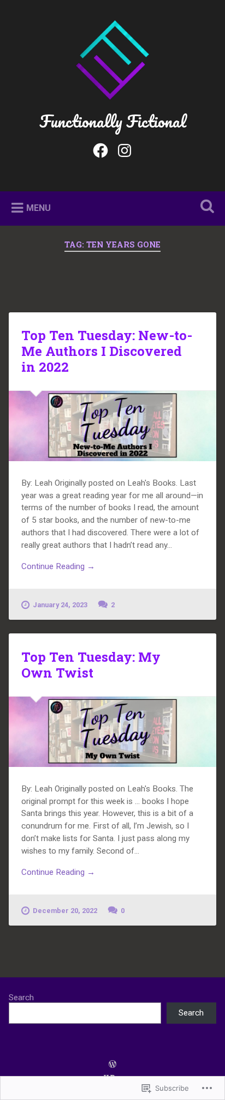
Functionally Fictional (112, 121)
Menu (38, 207)
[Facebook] (100, 148)
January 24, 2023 (60, 605)
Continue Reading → (58, 566)
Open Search (205, 207)
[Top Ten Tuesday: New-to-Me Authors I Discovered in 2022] (112, 426)
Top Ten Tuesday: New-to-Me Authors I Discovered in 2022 (106, 351)
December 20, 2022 (65, 910)
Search (21, 997)
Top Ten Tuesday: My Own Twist (91, 664)
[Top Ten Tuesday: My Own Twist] (112, 732)
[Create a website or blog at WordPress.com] (112, 1064)
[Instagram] (124, 148)
